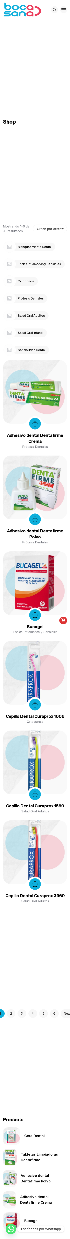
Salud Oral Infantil (30, 333)
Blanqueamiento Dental (35, 247)
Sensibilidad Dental (32, 350)
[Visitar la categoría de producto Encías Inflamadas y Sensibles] (9, 264)
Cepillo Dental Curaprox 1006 (35, 716)
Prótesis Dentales (31, 298)
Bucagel (35, 626)
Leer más (35, 423)
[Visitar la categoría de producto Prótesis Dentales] (9, 298)
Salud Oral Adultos (31, 315)
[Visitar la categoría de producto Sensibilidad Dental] (9, 350)
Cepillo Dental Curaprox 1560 (35, 805)
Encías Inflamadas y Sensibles (39, 264)
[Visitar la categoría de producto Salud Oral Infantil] (9, 332)
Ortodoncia (26, 281)
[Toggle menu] (63, 9)
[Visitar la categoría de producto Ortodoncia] (9, 281)
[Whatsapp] (11, 1229)
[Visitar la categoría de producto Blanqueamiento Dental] (9, 247)
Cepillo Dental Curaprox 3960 (35, 895)
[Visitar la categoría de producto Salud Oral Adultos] (9, 315)
